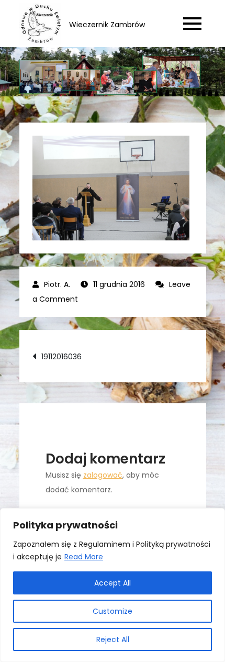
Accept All (112, 583)
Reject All (112, 639)
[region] (112, 585)
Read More (83, 556)
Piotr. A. (57, 284)
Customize (112, 611)
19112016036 (61, 356)
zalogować (102, 475)
